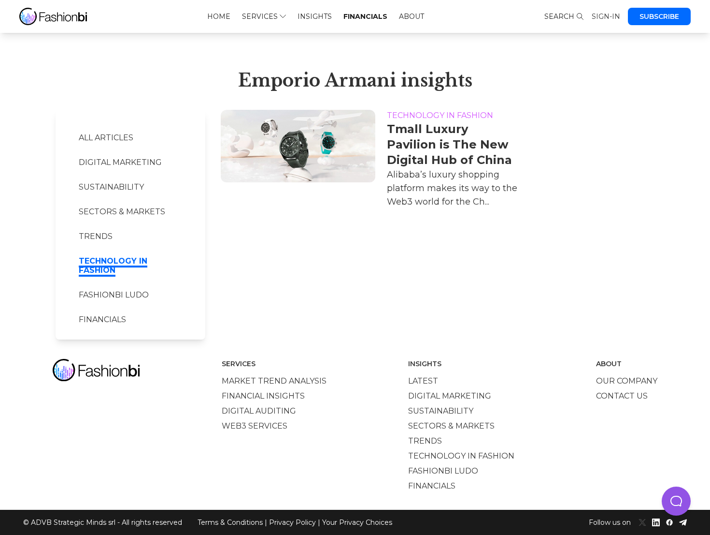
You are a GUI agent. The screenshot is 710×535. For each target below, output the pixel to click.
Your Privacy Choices (357, 522)
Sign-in (606, 16)
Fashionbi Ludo (114, 294)
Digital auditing (259, 411)
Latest (423, 381)
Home (218, 16)
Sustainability (111, 187)
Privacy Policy (292, 522)
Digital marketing (120, 162)
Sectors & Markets (122, 211)
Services (260, 16)
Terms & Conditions (230, 522)
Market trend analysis (274, 381)
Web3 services (254, 426)
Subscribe (659, 16)
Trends (96, 236)
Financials (365, 16)
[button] (676, 501)
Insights (315, 16)
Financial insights (263, 396)
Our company (626, 381)
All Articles (106, 137)
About (411, 16)
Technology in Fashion (113, 265)
